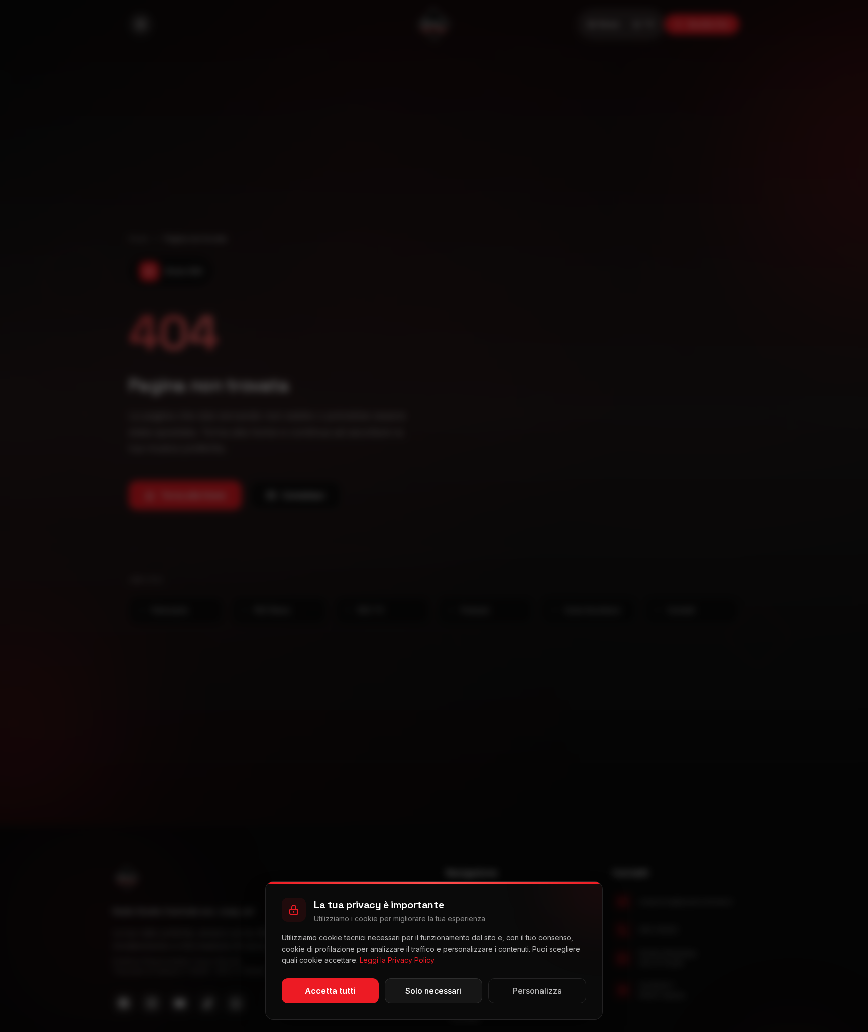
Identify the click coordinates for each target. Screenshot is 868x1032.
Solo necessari (433, 991)
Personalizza (537, 991)
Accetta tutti (330, 991)
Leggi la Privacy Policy (397, 960)
